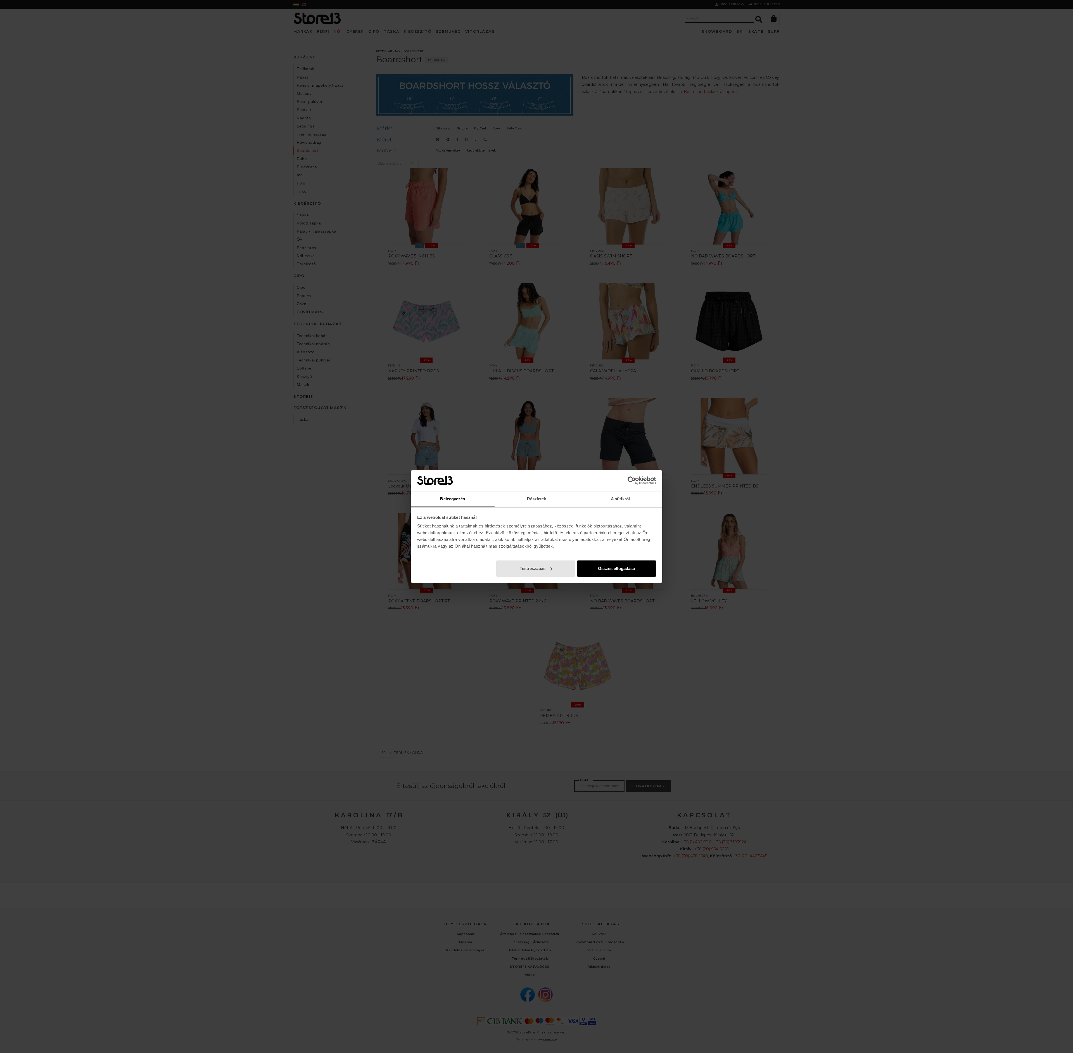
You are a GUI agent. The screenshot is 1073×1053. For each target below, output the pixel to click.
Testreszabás (532, 568)
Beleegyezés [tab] (452, 498)
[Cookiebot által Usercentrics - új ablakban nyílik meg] (631, 480)
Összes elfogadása (616, 568)
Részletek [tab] (536, 498)
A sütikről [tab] (620, 498)
